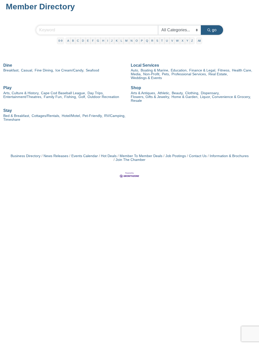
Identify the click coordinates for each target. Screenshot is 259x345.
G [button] (98, 40)
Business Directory (25, 156)
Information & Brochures (229, 156)
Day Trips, (96, 93)
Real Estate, (218, 74)
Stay (7, 110)
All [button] (199, 40)
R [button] (152, 40)
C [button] (78, 40)
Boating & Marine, (155, 70)
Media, (136, 74)
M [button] (126, 40)
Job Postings (175, 156)
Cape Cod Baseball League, (63, 93)
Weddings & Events (146, 78)
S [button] (157, 40)
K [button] (117, 40)
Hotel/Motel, (71, 116)
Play (7, 88)
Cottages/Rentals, (46, 116)
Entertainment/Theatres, (22, 97)
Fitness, (224, 70)
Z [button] (192, 40)
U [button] (167, 40)
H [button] (103, 40)
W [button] (177, 40)
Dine (7, 65)
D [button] (83, 40)
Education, (179, 70)
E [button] (88, 40)
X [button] (182, 40)
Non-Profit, (151, 74)
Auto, (135, 70)
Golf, (82, 97)
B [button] (73, 40)
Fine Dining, (44, 70)
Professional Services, (189, 74)
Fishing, (70, 97)
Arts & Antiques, (143, 93)
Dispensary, (210, 93)
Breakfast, (11, 70)
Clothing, (192, 93)
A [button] (68, 40)
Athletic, (164, 93)
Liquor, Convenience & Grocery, (225, 97)
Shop (136, 88)
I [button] (107, 40)
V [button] (172, 40)
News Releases (56, 156)
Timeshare (11, 119)
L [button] (121, 40)
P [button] (142, 40)
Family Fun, (53, 97)
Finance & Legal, (202, 70)
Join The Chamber (130, 160)
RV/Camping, (114, 116)
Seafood (92, 70)
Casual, (27, 70)
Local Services (145, 65)
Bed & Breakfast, (16, 116)
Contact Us (198, 156)
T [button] (162, 40)
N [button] (132, 40)
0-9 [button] (60, 40)
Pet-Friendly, (92, 116)
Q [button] (147, 40)
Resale (136, 101)
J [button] (112, 40)
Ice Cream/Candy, (69, 70)
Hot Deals (109, 156)
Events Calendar (84, 156)
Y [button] (187, 40)
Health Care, (242, 70)
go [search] (214, 30)
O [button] (137, 40)
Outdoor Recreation (103, 97)
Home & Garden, (185, 97)
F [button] (93, 40)
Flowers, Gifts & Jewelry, (150, 97)
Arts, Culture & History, (21, 93)
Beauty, (178, 93)
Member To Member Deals (141, 156)
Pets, (166, 74)
